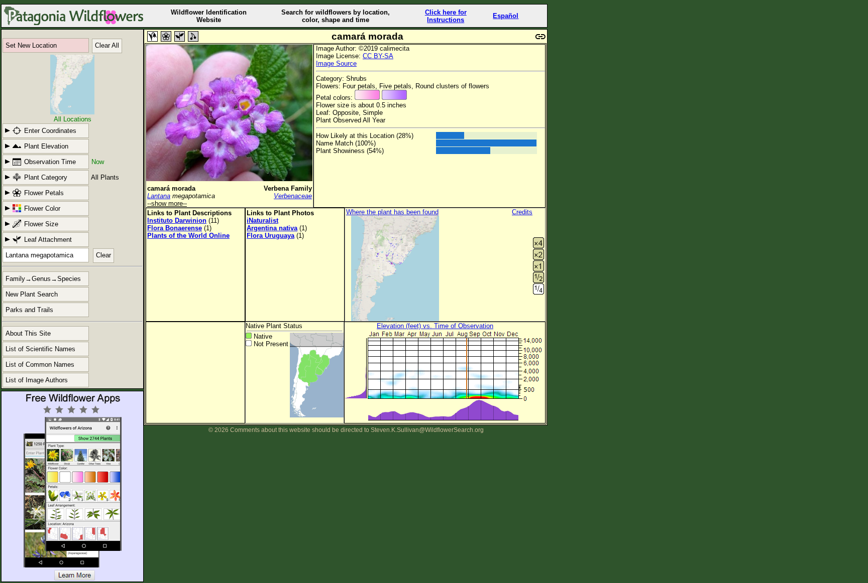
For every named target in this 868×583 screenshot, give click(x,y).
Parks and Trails (29, 310)
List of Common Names (40, 364)
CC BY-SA (378, 56)
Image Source (336, 63)
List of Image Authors (37, 380)
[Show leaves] (179, 36)
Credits (522, 212)
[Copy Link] (540, 35)
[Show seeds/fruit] (193, 36)
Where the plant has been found (392, 212)
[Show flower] (166, 36)
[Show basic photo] (152, 36)
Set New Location (31, 45)
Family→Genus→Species (43, 278)
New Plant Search (32, 294)
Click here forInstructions (446, 16)
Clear (103, 255)
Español (505, 16)
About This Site (28, 333)
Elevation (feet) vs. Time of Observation (435, 326)
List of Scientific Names (40, 349)
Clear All (107, 45)
